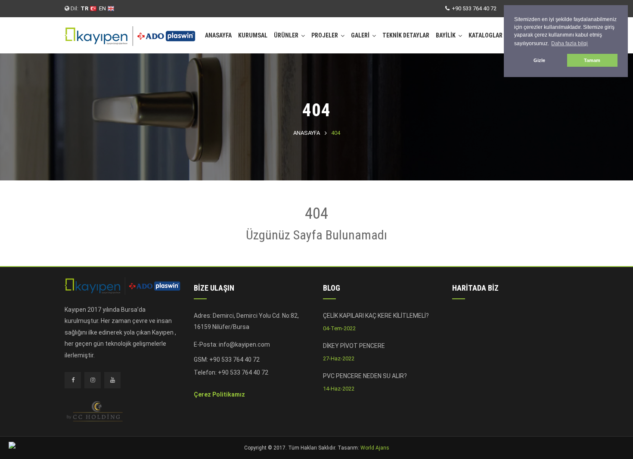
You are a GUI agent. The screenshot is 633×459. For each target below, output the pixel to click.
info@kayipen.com (244, 344)
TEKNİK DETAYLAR (405, 35)
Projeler (324, 35)
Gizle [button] (539, 60)
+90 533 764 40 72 (474, 8)
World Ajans (374, 448)
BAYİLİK (446, 35)
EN (103, 8)
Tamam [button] (592, 60)
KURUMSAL (252, 35)
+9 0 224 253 (235, 378)
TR (85, 8)
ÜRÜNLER (286, 35)
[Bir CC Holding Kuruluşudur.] (95, 410)
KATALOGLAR (486, 35)
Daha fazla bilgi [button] (569, 43)
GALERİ (360, 35)
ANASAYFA (218, 35)
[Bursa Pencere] (130, 32)
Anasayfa (306, 133)
